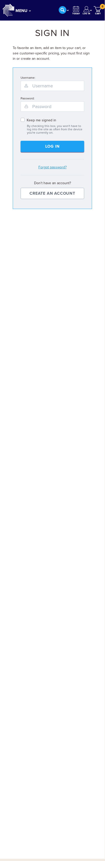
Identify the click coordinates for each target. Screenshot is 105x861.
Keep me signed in (41, 120)
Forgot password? (52, 167)
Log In (52, 146)
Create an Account (52, 193)
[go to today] (76, 10)
